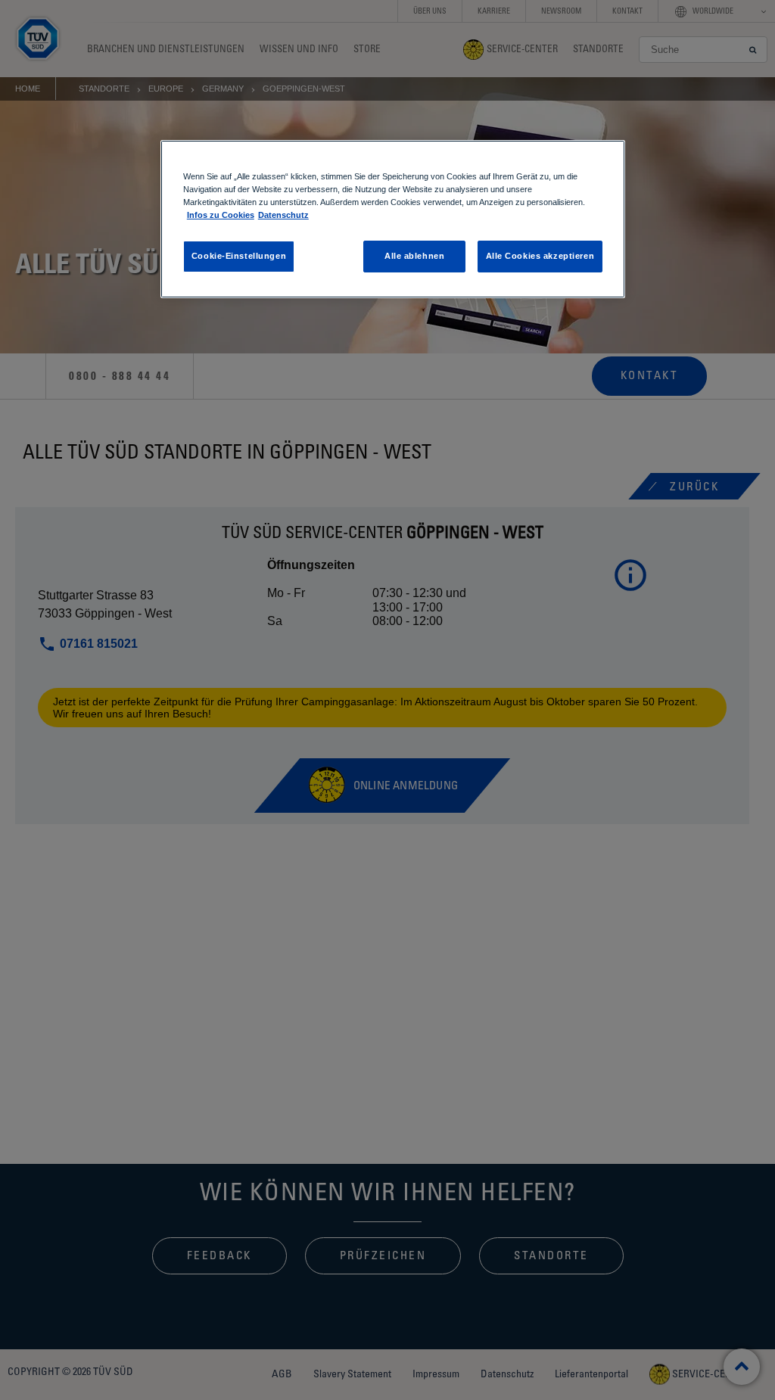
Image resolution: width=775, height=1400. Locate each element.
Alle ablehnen (414, 255)
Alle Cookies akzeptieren (540, 255)
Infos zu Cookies (220, 214)
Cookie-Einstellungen (238, 255)
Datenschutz (283, 214)
